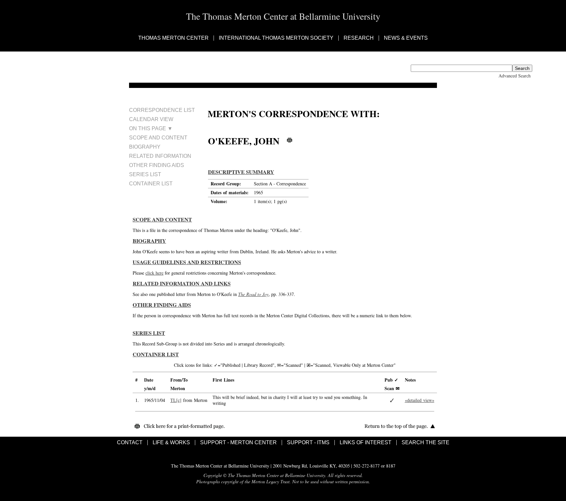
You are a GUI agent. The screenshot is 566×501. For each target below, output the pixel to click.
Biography (144, 147)
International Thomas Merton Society (276, 38)
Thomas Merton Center (173, 38)
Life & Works (171, 442)
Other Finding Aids (156, 165)
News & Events (406, 38)
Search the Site (425, 442)
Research (359, 38)
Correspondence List (162, 110)
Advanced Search (515, 76)
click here (154, 273)
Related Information (160, 156)
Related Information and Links (182, 283)
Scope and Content (158, 137)
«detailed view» (419, 400)
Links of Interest (365, 442)
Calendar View (151, 119)
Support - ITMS (308, 442)
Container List (151, 183)
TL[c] (175, 400)
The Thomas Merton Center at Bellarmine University (283, 16)
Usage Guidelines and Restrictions (187, 262)
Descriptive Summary (241, 172)
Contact (129, 442)
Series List (145, 174)
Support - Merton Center (238, 442)
